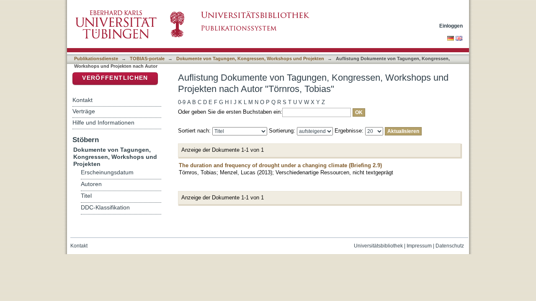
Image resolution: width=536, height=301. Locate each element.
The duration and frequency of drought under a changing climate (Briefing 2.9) (280, 165)
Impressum (419, 246)
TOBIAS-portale (147, 58)
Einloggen (451, 25)
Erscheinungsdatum (107, 172)
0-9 (182, 102)
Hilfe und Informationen (103, 122)
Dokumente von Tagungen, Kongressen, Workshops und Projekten (250, 58)
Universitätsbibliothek (378, 246)
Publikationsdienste (96, 58)
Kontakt (82, 100)
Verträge (83, 111)
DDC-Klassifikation (105, 207)
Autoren (91, 184)
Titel (86, 196)
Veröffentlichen (115, 78)
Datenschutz (450, 246)
